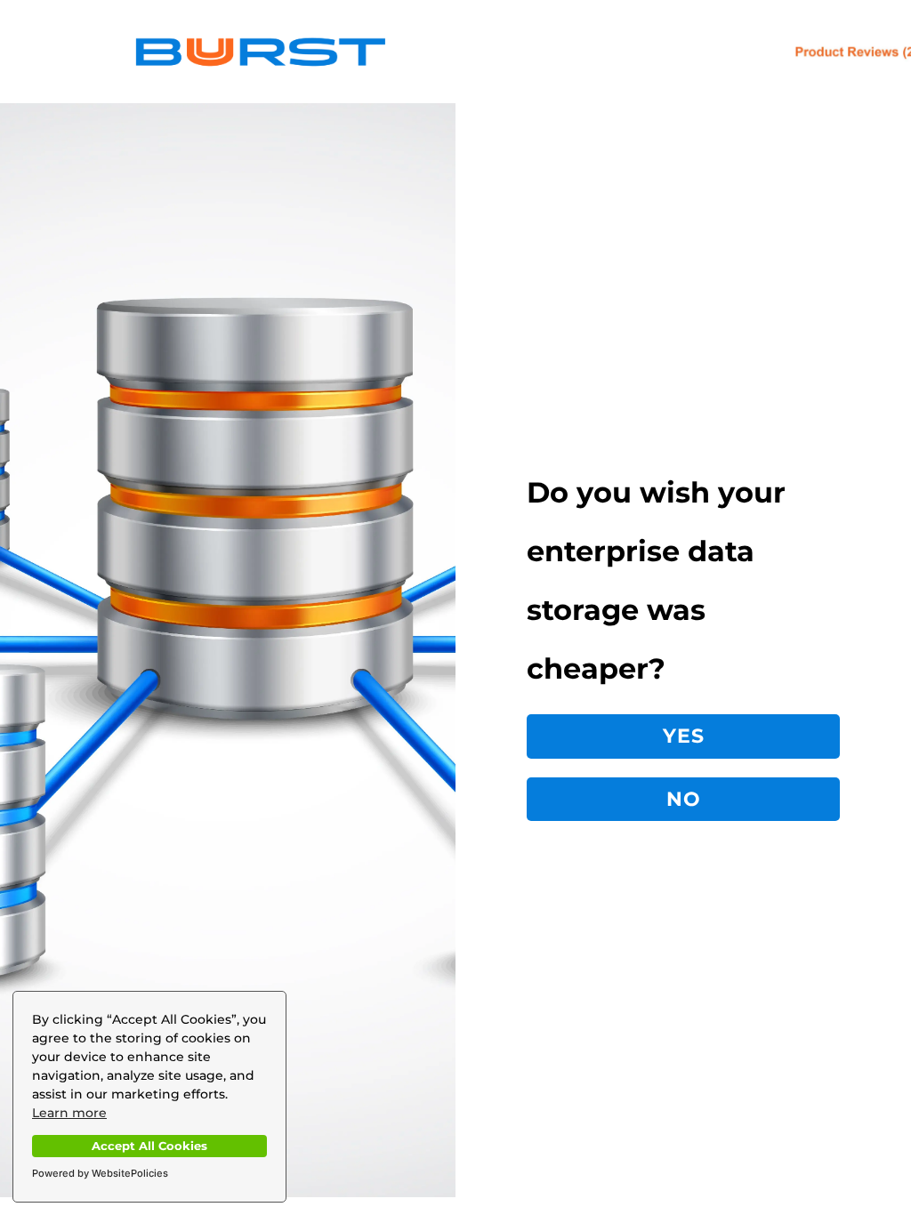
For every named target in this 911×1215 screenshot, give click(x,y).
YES (684, 736)
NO (683, 799)
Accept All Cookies (149, 1146)
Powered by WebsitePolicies (100, 1173)
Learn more (69, 1113)
